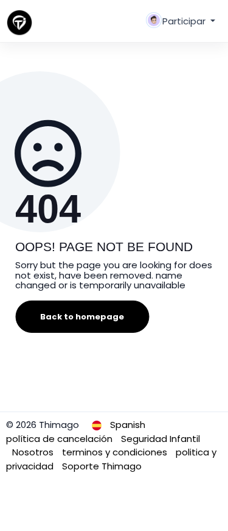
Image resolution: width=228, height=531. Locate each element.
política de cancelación (60, 438)
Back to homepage (82, 317)
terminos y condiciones (116, 452)
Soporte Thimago (102, 466)
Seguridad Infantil (160, 438)
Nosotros (34, 452)
